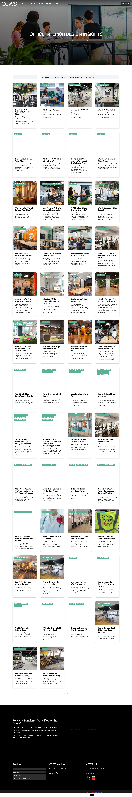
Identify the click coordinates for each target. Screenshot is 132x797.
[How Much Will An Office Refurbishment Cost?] (80, 530)
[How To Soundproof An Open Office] (25, 154)
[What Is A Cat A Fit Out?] (107, 105)
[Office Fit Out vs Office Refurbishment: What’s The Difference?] (25, 341)
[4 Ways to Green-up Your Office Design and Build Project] (25, 714)
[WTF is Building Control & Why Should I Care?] (52, 622)
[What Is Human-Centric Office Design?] (107, 154)
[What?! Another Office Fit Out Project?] (52, 530)
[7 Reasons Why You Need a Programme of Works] (52, 714)
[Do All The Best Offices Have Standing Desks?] (80, 202)
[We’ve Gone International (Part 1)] (80, 388)
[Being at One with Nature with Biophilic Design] (52, 484)
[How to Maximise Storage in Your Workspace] (80, 247)
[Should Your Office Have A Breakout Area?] (52, 247)
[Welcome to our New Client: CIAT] (80, 668)
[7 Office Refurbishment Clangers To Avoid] (25, 761)
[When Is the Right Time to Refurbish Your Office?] (25, 202)
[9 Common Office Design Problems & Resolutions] (25, 294)
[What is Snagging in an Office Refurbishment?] (80, 576)
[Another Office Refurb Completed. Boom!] (80, 714)
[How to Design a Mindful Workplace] (107, 388)
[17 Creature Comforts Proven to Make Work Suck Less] (107, 714)
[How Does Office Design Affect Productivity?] (52, 341)
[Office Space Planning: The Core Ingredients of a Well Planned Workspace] (25, 484)
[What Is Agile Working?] (52, 105)
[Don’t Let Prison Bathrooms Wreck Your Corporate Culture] (80, 761)
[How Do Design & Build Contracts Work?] (80, 294)
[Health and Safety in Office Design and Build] (107, 530)
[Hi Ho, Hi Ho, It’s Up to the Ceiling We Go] (52, 761)
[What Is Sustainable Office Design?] (107, 202)
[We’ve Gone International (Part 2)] (52, 388)
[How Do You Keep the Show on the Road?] (25, 576)
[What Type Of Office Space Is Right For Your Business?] (52, 294)
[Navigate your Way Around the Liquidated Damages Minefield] (107, 484)
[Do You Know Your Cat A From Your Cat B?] (107, 668)
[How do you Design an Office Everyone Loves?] (80, 622)
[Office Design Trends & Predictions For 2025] (107, 341)
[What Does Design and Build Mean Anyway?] (25, 668)
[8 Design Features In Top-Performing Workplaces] (107, 294)
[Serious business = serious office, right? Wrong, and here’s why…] (25, 435)
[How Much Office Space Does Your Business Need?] (80, 341)
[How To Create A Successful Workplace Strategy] (25, 105)
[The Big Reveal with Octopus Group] (25, 622)
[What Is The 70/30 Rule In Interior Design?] (52, 154)
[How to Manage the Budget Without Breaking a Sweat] (107, 576)
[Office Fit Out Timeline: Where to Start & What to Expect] (107, 247)
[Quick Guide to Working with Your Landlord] (52, 576)
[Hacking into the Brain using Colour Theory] (80, 484)
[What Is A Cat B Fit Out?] (80, 105)
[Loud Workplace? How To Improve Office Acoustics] (52, 202)
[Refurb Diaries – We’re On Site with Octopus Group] (52, 668)
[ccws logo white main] (9, 4)
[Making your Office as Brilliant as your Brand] (80, 435)
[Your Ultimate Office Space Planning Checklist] (25, 388)
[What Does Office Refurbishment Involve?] (25, 247)
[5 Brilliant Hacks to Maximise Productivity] (107, 761)
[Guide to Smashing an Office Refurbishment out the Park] (25, 530)
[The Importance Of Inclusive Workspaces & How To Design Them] (80, 154)
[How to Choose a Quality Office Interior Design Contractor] (107, 622)
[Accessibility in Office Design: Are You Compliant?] (107, 435)
